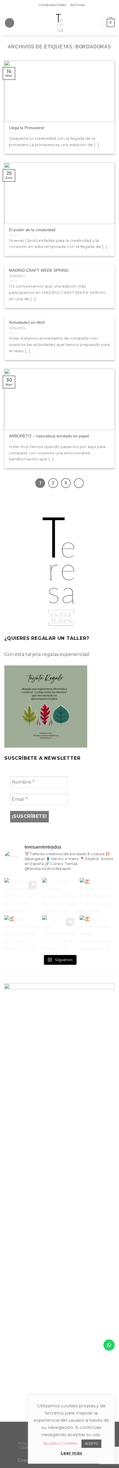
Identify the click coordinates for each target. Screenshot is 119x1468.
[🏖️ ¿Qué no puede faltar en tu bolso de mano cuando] (97, 895)
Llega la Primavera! (26, 128)
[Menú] (9, 23)
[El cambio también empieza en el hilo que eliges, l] (59, 895)
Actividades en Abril (26, 322)
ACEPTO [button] (91, 1444)
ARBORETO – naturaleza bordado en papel (49, 436)
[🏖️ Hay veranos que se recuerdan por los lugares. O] (21, 932)
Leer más (71, 1453)
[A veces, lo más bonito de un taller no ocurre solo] (21, 895)
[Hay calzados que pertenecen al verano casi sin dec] (59, 932)
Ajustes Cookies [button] (60, 1443)
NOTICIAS (77, 5)
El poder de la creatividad (32, 230)
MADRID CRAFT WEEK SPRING (39, 270)
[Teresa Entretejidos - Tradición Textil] (59, 22)
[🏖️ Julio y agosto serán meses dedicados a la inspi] (97, 932)
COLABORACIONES (52, 5)
